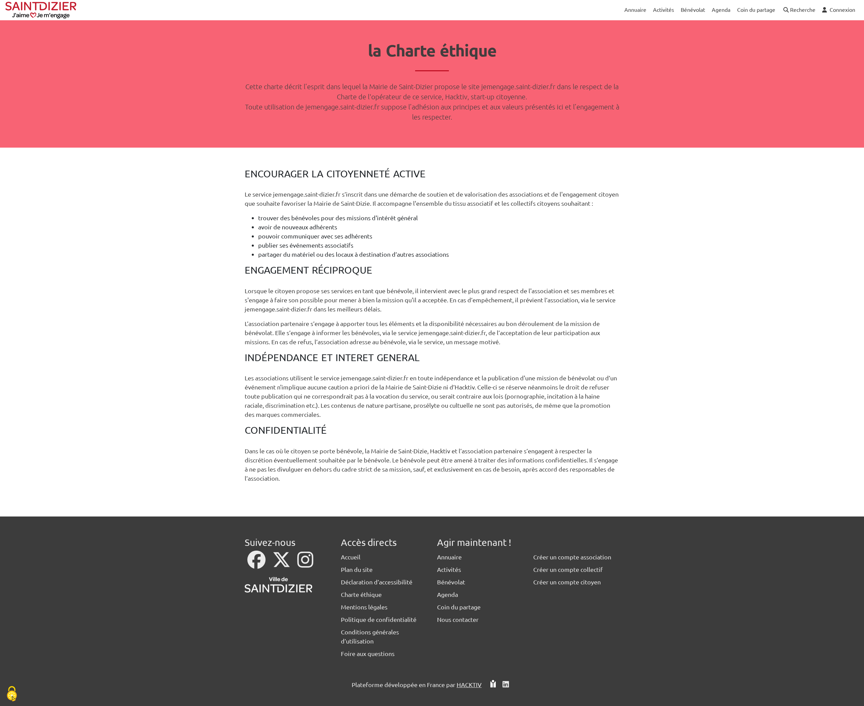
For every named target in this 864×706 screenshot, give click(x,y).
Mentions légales (364, 606)
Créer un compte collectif (568, 569)
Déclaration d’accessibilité (376, 581)
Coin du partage (459, 606)
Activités (449, 569)
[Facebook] (257, 564)
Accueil (350, 556)
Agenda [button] (721, 9)
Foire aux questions (368, 653)
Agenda (447, 594)
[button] (798, 10)
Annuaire (449, 556)
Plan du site (357, 569)
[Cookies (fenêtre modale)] (12, 694)
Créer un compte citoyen (567, 581)
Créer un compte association (572, 556)
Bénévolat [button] (693, 9)
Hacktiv (469, 684)
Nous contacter (458, 619)
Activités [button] (663, 9)
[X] (282, 564)
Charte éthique (361, 594)
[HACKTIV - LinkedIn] (505, 684)
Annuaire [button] (635, 9)
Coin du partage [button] (756, 9)
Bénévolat (451, 581)
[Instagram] (305, 564)
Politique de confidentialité (378, 619)
